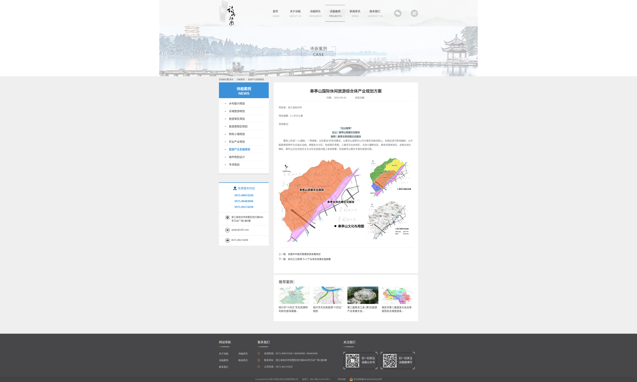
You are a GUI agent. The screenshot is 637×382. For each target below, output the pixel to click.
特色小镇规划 (237, 134)
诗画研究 (315, 11)
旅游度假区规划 (238, 126)
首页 (275, 11)
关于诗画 (295, 11)
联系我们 (375, 11)
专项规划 (234, 164)
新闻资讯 (355, 11)
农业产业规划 (237, 141)
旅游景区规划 (237, 118)
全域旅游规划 (237, 111)
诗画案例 (335, 11)
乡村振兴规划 (237, 103)
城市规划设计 (237, 157)
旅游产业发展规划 (256, 79)
